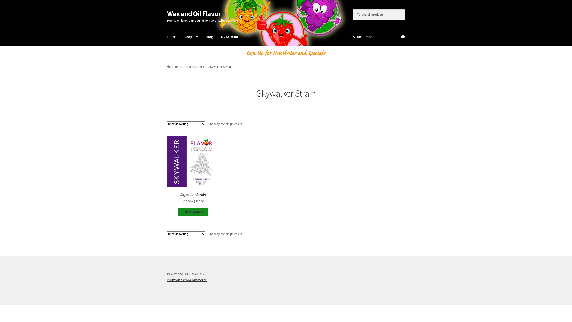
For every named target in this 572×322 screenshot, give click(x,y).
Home (172, 36)
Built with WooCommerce (187, 280)
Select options (193, 212)
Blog (209, 36)
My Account (229, 36)
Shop (188, 36)
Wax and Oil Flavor (194, 13)
